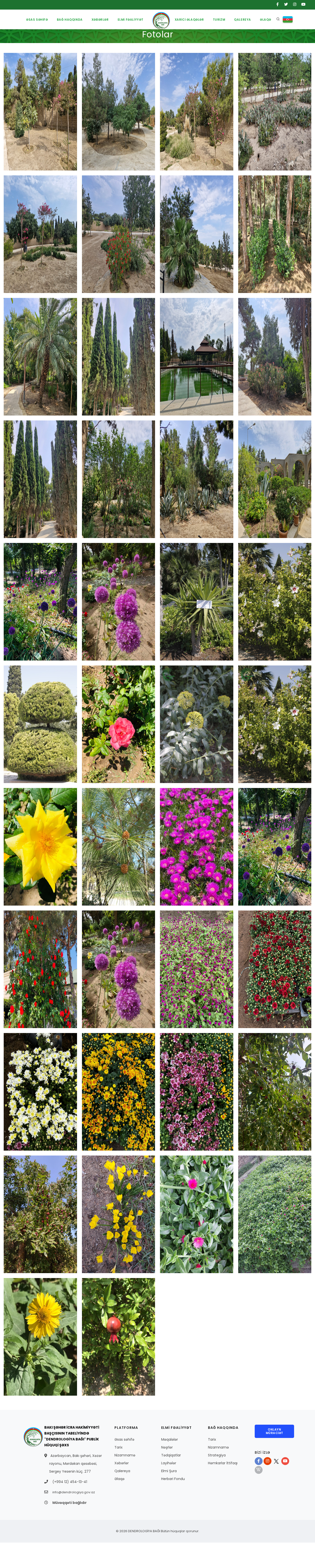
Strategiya (217, 1455)
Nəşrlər (167, 1447)
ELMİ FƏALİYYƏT (130, 19)
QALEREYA (242, 19)
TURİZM (219, 19)
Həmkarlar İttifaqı (222, 1463)
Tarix (118, 1447)
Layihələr (168, 1463)
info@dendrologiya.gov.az (73, 1492)
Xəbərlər (121, 1463)
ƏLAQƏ (265, 19)
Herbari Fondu (173, 1478)
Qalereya (122, 1470)
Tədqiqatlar (171, 1455)
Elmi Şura (169, 1470)
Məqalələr (169, 1439)
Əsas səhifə (124, 1439)
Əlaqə (119, 1478)
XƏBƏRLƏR (100, 19)
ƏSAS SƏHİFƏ (37, 19)
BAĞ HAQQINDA (70, 19)
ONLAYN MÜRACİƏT (274, 1431)
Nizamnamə (124, 1455)
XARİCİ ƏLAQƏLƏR (189, 19)
